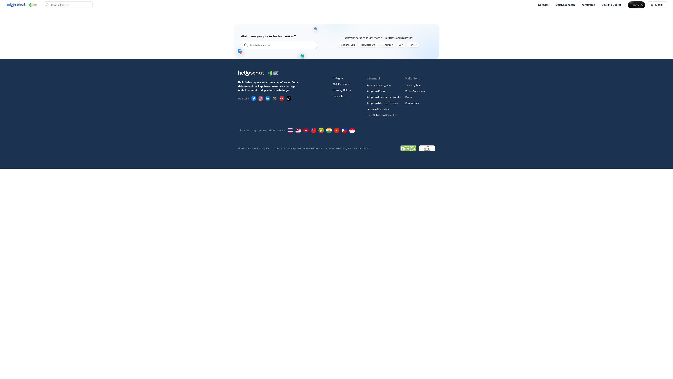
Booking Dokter (342, 90)
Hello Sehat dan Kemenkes (382, 115)
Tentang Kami (413, 85)
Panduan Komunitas (378, 109)
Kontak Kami (412, 103)
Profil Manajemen (415, 91)
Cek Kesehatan (341, 84)
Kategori (338, 78)
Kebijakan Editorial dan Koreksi (384, 97)
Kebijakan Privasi (376, 91)
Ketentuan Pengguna (378, 85)
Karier (408, 97)
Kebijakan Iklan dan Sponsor (383, 103)
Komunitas (338, 96)
